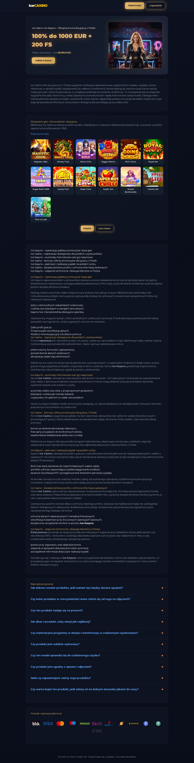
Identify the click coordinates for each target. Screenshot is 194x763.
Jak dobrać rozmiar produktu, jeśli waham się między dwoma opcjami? (77, 587)
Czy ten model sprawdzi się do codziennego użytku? (65, 655)
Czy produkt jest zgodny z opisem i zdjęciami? (61, 666)
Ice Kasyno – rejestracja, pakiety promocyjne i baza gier (61, 250)
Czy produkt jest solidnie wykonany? (55, 644)
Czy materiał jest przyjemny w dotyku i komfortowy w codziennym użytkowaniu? (84, 632)
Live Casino (104, 228)
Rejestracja (134, 5)
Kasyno (87, 228)
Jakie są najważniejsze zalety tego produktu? (61, 677)
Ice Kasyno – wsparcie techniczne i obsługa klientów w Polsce (65, 271)
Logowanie (156, 5)
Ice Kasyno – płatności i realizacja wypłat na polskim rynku (63, 264)
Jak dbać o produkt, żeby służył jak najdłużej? (61, 621)
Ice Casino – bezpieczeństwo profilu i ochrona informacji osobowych (69, 267)
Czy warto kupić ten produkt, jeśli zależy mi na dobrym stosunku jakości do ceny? (85, 689)
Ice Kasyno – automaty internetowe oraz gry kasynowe (62, 257)
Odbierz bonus (43, 60)
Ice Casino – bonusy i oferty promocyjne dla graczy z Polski (64, 260)
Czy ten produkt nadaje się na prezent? (57, 610)
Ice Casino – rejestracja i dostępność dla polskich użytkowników (66, 254)
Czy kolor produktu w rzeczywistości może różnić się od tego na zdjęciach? (80, 599)
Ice (38, 6)
